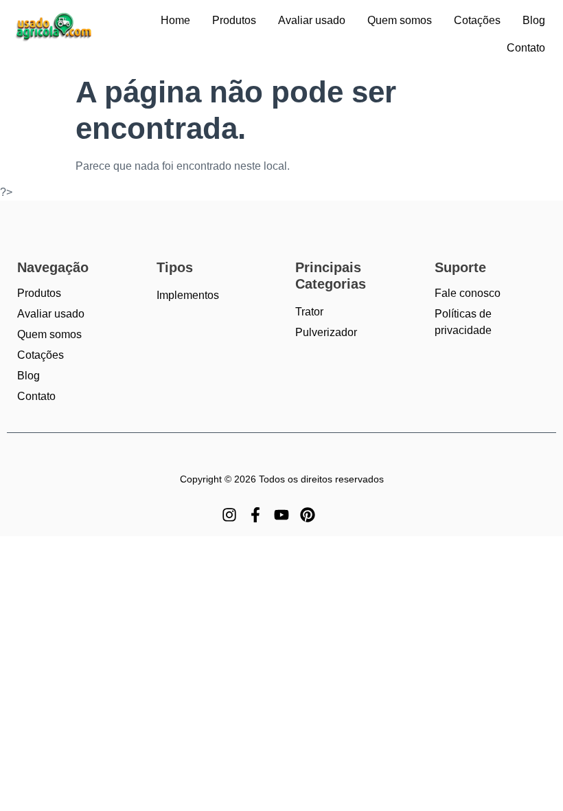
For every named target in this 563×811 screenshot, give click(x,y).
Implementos (188, 295)
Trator (309, 312)
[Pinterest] (307, 514)
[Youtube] (281, 514)
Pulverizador (326, 332)
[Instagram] (229, 514)
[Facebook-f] (255, 514)
